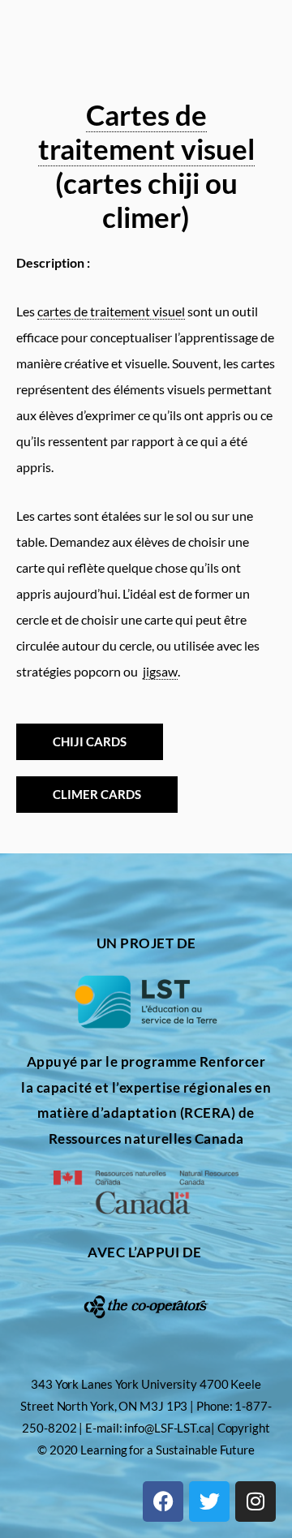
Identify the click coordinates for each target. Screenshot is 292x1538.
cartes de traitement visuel (111, 311)
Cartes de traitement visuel (146, 131)
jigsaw (160, 671)
